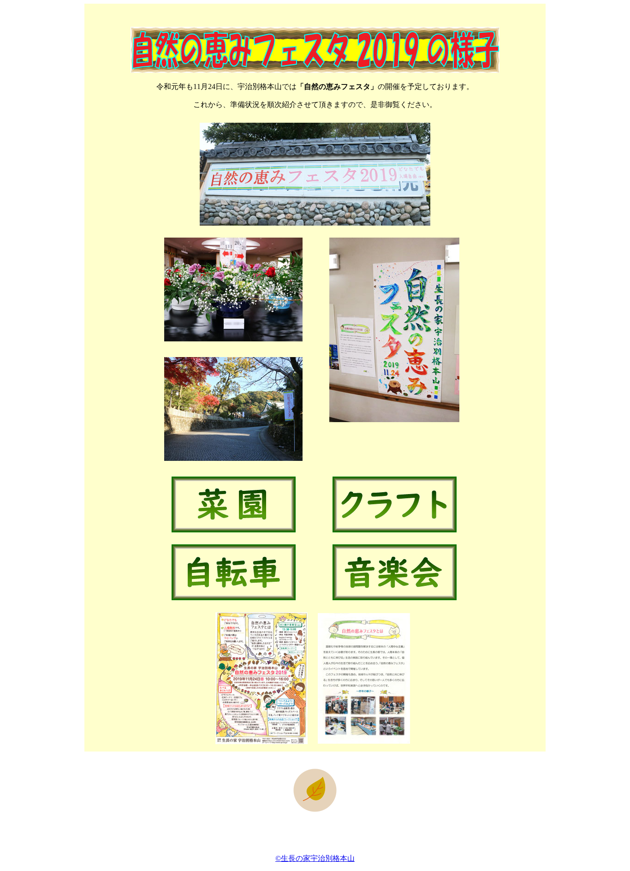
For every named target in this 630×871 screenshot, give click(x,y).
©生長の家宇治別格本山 (315, 858)
